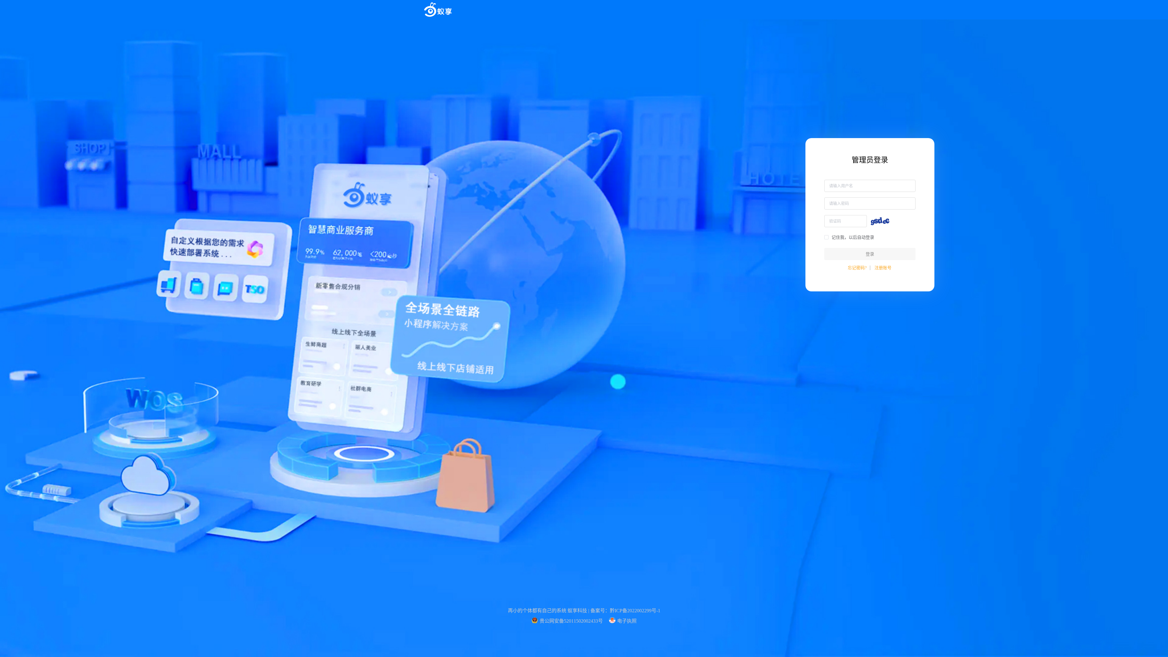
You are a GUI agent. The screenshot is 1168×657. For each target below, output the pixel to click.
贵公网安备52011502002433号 (571, 621)
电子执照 (627, 621)
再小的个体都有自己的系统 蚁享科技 (547, 610)
